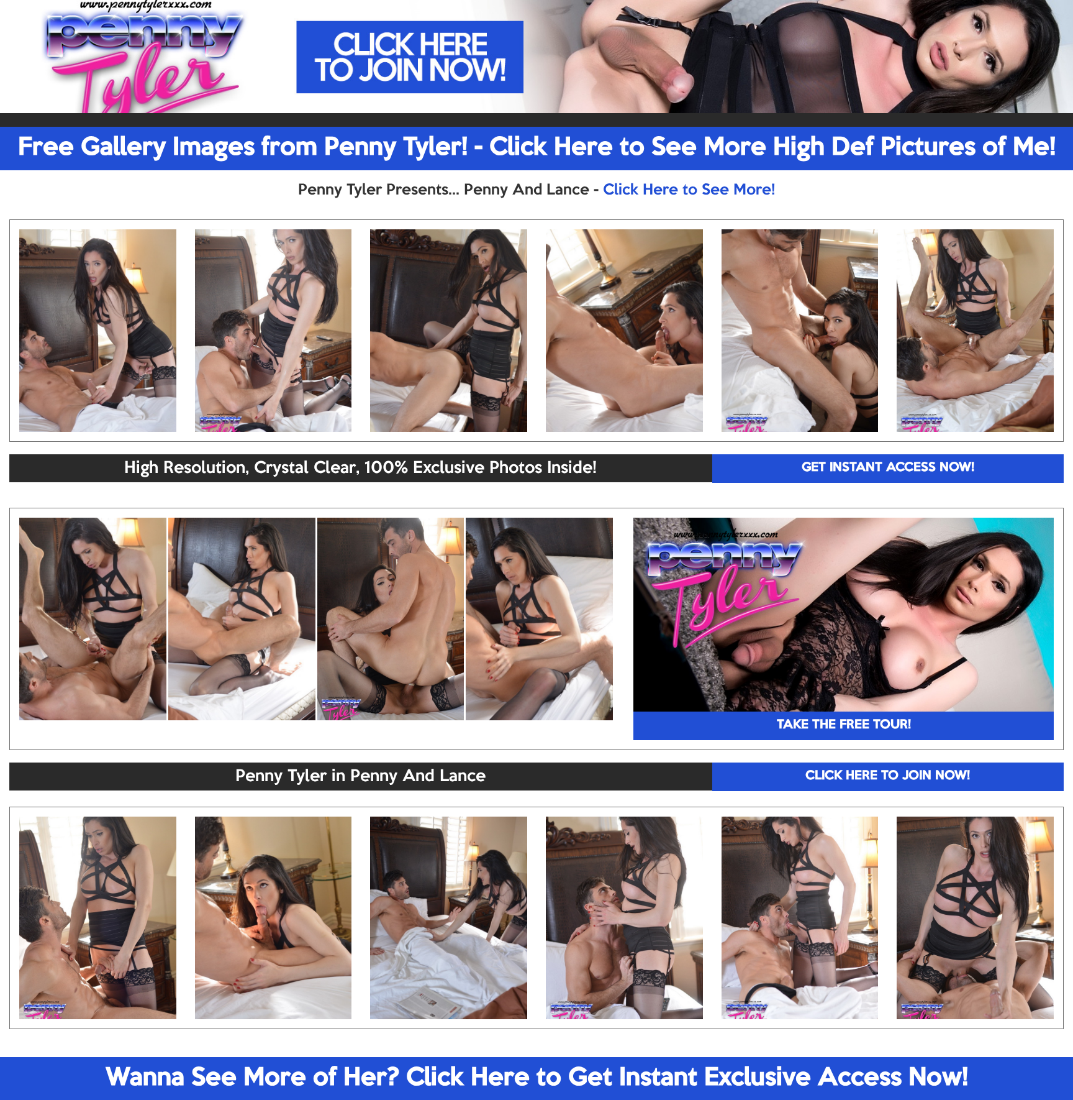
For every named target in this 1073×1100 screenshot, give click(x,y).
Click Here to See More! (689, 190)
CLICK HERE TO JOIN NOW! (887, 776)
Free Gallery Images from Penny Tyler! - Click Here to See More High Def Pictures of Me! (537, 148)
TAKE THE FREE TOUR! (844, 725)
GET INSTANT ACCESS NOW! (888, 468)
